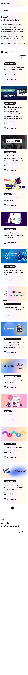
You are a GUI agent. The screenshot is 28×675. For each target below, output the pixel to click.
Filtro (23, 57)
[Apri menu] (26, 3)
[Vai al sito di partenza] (5, 3)
